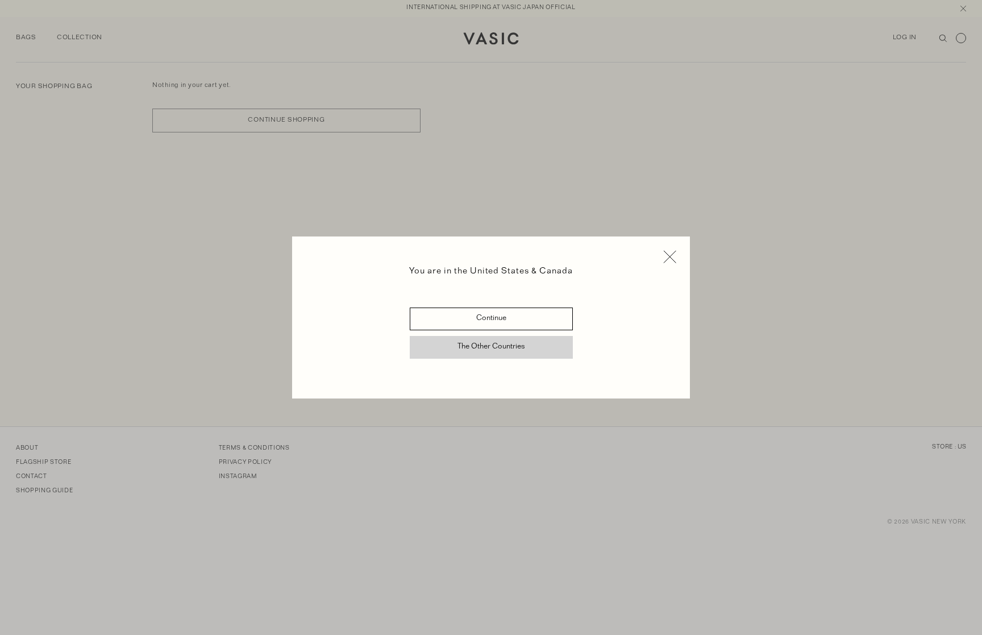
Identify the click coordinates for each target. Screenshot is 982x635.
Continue (491, 319)
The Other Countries (491, 347)
